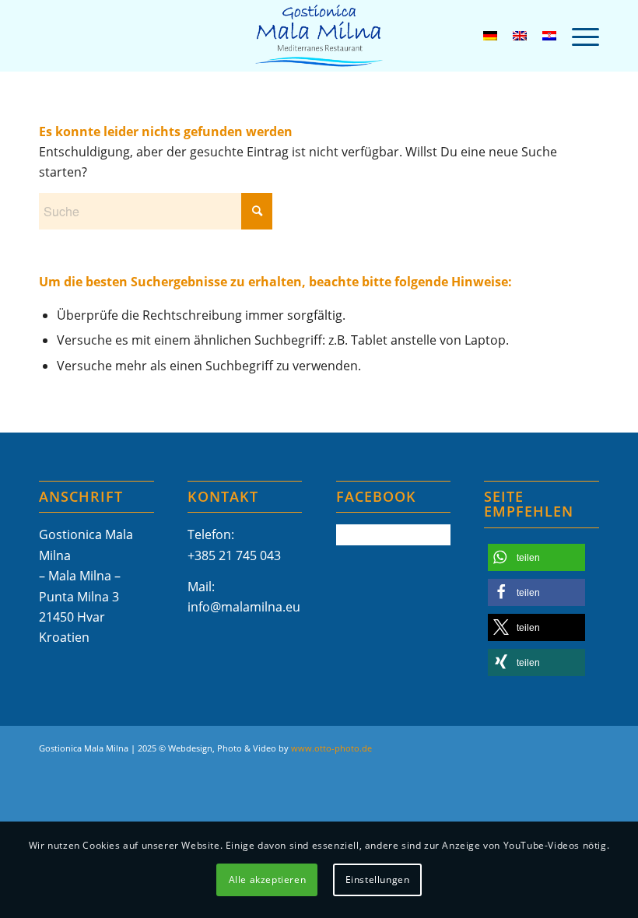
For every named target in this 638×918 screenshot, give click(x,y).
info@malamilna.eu (244, 606)
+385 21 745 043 (234, 555)
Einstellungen (377, 879)
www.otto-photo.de (331, 748)
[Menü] (577, 36)
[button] (536, 557)
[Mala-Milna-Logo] (319, 36)
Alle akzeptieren (268, 879)
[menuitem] (577, 36)
